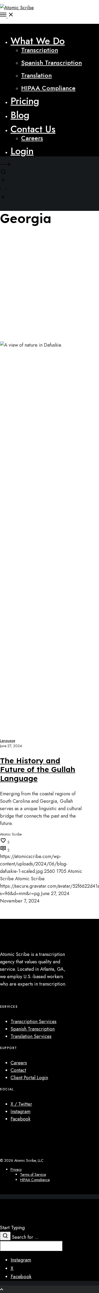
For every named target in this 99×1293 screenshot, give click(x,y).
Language (7, 740)
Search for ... (25, 1237)
